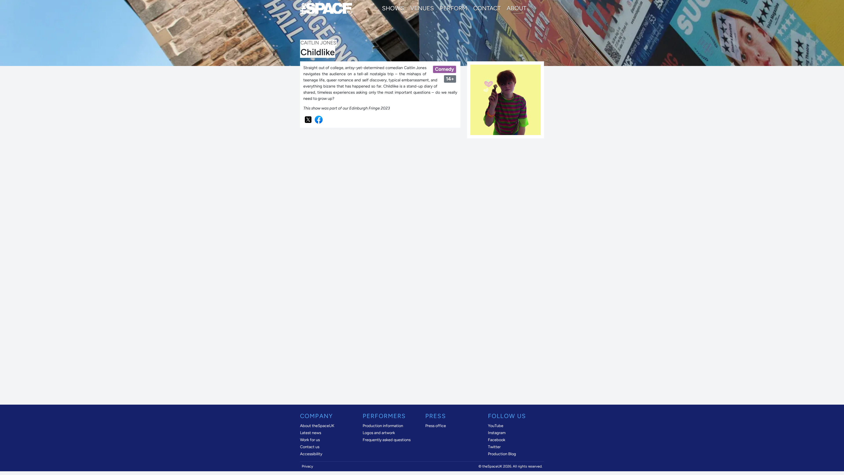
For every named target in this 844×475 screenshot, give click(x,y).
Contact (487, 8)
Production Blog (502, 453)
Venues (422, 8)
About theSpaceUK (317, 425)
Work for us (310, 439)
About (516, 8)
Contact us (309, 446)
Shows (393, 8)
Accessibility (311, 453)
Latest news (310, 432)
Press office (435, 425)
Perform (453, 8)
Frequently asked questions (387, 439)
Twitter (494, 446)
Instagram (497, 432)
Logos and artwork (379, 432)
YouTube (495, 425)
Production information (383, 425)
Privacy (307, 466)
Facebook (496, 439)
